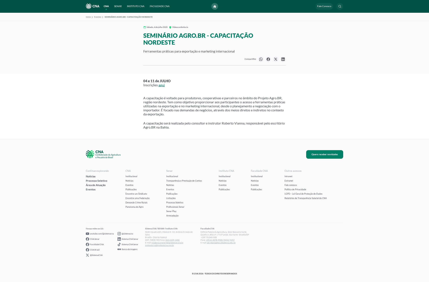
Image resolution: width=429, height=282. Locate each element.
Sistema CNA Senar (130, 239)
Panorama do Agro (134, 207)
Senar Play (171, 211)
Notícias (91, 176)
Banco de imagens (129, 249)
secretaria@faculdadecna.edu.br (221, 242)
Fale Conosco (324, 6)
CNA (106, 6)
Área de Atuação (96, 185)
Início (88, 17)
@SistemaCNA (96, 255)
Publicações (131, 189)
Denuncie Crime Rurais (136, 202)
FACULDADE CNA (160, 6)
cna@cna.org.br (158, 242)
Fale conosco (291, 185)
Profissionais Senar (175, 207)
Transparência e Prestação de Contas (184, 180)
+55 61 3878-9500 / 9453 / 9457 (220, 240)
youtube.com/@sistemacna (102, 233)
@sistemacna (127, 233)
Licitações (171, 198)
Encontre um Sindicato (136, 193)
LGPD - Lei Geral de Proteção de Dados (303, 193)
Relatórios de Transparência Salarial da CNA (306, 198)
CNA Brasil (95, 249)
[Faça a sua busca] (339, 6)
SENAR (118, 6)
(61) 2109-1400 (172, 240)
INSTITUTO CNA (135, 6)
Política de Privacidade (295, 189)
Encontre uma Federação (137, 198)
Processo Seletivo (96, 180)
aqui (162, 85)
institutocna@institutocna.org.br (159, 245)
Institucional (131, 176)
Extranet (289, 180)
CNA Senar (95, 239)
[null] (261, 59)
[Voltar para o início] (214, 6)
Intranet (288, 176)
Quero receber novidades (325, 154)
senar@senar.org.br (174, 242)
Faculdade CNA (97, 244)
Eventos (97, 17)
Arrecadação (172, 215)
